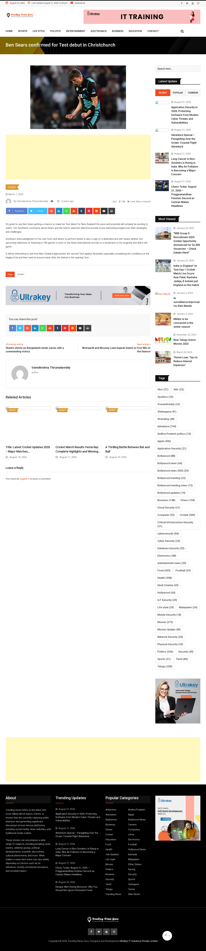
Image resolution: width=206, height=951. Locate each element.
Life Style (39, 31)
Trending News (113, 894)
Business (117, 31)
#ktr (178, 389)
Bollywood (166, 455)
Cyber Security (168, 540)
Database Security (170, 548)
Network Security (170, 636)
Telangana (133, 884)
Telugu (164, 666)
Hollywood (166, 592)
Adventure (166, 426)
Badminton (111, 819)
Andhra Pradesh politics (174, 433)
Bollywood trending (171, 478)
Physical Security (170, 644)
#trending (165, 419)
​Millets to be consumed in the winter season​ (183, 323)
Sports (22, 31)
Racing (131, 869)
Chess (187, 500)
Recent (163, 92)
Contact (153, 31)
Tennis (131, 889)
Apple (164, 441)
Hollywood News (137, 849)
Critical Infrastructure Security (175, 524)
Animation (111, 814)
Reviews (110, 874)
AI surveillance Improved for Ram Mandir (186, 302)
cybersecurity (168, 533)
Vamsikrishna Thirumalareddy (51, 367)
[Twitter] (20, 328)
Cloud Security (168, 507)
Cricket (12, 187)
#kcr (162, 389)
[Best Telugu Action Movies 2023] (163, 340)
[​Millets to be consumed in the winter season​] (163, 319)
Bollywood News (137, 819)
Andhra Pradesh (136, 809)
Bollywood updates (171, 492)
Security (185, 651)
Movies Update (169, 629)
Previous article (15, 344)
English (167, 935)
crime (131, 834)
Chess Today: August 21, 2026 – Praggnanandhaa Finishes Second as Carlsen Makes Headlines (75, 871)
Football (183, 570)
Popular (178, 92)
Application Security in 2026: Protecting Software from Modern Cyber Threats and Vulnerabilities (185, 115)
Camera (132, 824)
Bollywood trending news (175, 485)
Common (193, 92)
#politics (165, 396)
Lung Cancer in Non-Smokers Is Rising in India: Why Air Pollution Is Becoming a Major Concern (184, 166)
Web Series (134, 894)
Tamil (182, 659)
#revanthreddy (168, 404)
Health (164, 577)
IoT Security (167, 600)
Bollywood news (169, 463)
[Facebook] (12, 328)
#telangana (166, 411)
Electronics (99, 31)
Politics (55, 31)
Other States (134, 864)
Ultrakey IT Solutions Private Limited (139, 941)
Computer (166, 514)
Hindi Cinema (167, 585)
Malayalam (188, 607)
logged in (24, 478)
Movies (165, 622)
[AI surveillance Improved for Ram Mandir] (163, 294)
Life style (165, 607)
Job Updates (112, 854)
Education (135, 31)
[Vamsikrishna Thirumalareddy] (51, 201)
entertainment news (171, 563)
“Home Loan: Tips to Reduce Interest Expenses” (185, 361)
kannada (132, 854)
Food (163, 570)
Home (9, 31)
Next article (143, 344)
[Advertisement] (78, 157)
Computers (134, 829)
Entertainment (75, 31)
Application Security (171, 448)
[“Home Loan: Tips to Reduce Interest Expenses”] (163, 357)
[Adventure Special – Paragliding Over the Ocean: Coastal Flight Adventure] (162, 134)
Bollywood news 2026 (173, 470)
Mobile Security (169, 614)
